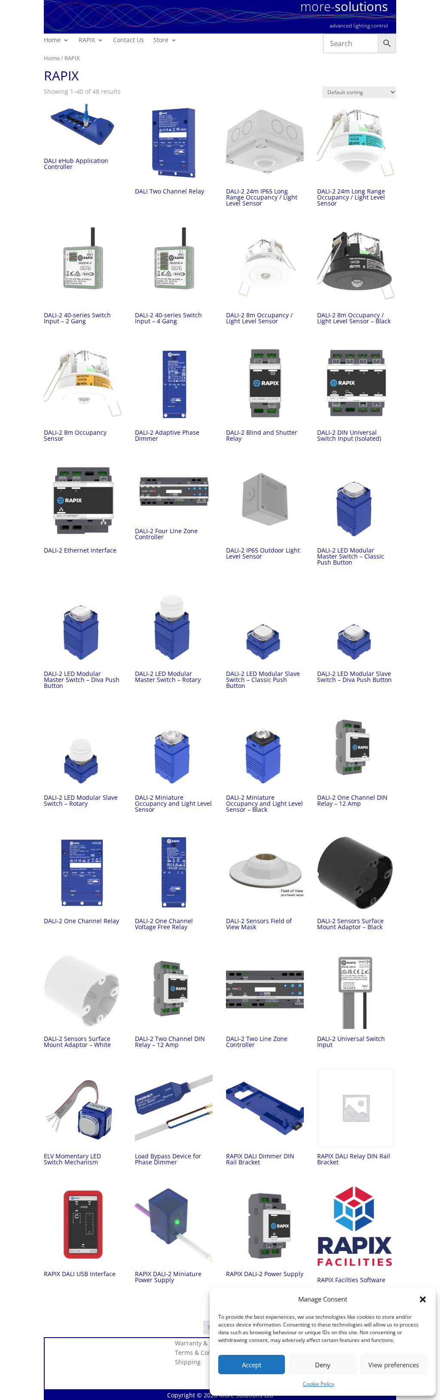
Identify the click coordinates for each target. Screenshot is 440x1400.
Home (52, 40)
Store (160, 40)
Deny (322, 1364)
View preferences (393, 1364)
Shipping (188, 1362)
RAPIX (87, 40)
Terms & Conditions (203, 1353)
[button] (423, 1299)
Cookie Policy (318, 1384)
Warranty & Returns (203, 1343)
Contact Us (128, 40)
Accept (251, 1364)
